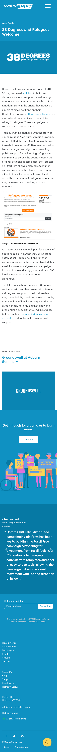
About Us (7, 671)
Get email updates (13, 601)
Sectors (6, 661)
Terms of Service (33, 622)
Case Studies (9, 646)
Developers (8, 683)
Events (5, 654)
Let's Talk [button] (28, 439)
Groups (6, 657)
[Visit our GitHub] (22, 736)
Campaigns (8, 650)
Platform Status (10, 686)
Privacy (7, 747)
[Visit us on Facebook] (6, 736)
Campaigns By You (39, 113)
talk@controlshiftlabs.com (16, 707)
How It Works (9, 642)
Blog (4, 675)
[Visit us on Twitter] (14, 736)
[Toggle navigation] (48, 6)
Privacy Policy (17, 622)
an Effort (27, 93)
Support (6, 679)
